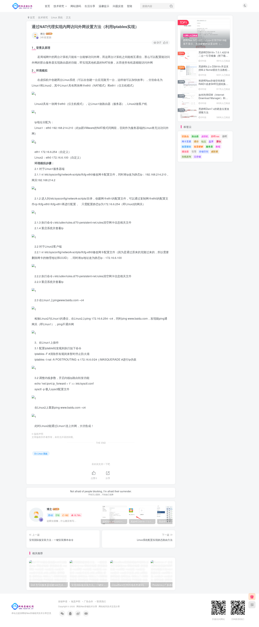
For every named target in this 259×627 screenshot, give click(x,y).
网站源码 (75, 6)
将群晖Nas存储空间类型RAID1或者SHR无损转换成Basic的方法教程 (213, 84)
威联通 (214, 151)
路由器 (195, 136)
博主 (42, 33)
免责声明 (75, 601)
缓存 (196, 141)
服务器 (209, 146)
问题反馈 (118, 6)
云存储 (197, 156)
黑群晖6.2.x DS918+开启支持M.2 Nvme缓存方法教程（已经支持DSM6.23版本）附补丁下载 (214, 72)
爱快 (218, 141)
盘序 (211, 141)
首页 (47, 6)
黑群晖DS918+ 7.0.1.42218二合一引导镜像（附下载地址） (214, 55)
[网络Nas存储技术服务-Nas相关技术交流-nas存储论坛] (22, 606)
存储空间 (203, 151)
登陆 (129, 6)
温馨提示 (104, 6)
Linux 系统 (57, 17)
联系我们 (101, 601)
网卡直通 (186, 141)
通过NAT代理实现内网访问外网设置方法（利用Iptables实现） (85, 26)
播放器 (185, 151)
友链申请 (62, 601)
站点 (203, 141)
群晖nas (215, 136)
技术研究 (59, 6)
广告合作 (88, 601)
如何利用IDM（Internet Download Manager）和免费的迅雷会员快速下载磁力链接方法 (213, 100)
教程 (218, 146)
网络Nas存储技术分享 (86, 606)
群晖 (224, 136)
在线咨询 (186, 156)
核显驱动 (186, 146)
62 (52, 515)
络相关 (104, 606)
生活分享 (90, 6)
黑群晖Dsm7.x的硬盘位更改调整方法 (214, 110)
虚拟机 (204, 136)
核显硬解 (198, 146)
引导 (194, 151)
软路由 (185, 136)
